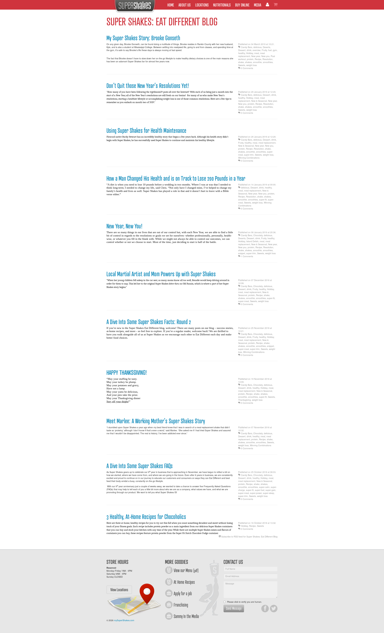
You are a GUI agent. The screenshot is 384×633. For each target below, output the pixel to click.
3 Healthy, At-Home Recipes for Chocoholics (146, 516)
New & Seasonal (259, 100)
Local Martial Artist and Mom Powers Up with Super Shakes (161, 274)
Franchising (181, 605)
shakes (248, 62)
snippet (241, 253)
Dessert (242, 50)
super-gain (271, 490)
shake (241, 62)
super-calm (264, 487)
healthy (241, 53)
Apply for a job (183, 593)
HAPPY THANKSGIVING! (126, 372)
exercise (257, 50)
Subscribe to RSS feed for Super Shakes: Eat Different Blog (249, 536)
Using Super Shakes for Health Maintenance (146, 130)
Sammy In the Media (186, 616)
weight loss (251, 65)
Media (257, 4)
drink (249, 50)
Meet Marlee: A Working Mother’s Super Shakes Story (155, 421)
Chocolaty (258, 235)
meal (256, 53)
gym (275, 50)
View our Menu (186, 570)
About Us (184, 4)
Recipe (258, 59)
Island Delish (252, 241)
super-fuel (259, 490)
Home (170, 4)
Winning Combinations (249, 157)
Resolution (267, 59)
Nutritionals (222, 4)
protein (250, 59)
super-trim (249, 154)
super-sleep (268, 493)
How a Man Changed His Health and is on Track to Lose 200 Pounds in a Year (175, 178)
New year (255, 56)
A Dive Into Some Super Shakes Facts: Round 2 (148, 321)
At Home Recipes (184, 582)
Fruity (264, 50)
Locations (202, 4)
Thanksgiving (244, 399)
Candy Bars (246, 47)
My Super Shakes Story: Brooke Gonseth (143, 38)
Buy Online (242, 4)
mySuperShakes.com (124, 620)
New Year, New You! (124, 226)
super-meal (243, 301)
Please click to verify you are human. (244, 601)
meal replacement (267, 142)
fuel (270, 50)
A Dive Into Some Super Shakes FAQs (139, 466)
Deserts (266, 47)
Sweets (241, 65)
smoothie (257, 62)
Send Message (234, 608)
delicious (257, 47)
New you (265, 56)
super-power (256, 493)
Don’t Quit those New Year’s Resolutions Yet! (147, 85)
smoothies (268, 62)
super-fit (263, 199)
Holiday (249, 53)
